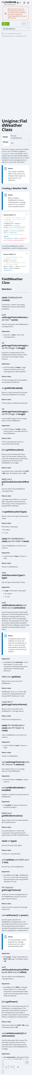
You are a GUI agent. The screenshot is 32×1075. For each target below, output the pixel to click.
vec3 (21, 499)
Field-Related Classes (8, 36)
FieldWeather (6, 854)
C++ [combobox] (24, 24)
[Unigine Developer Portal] (9, 3)
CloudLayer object (8, 154)
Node (25, 735)
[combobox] (18, 2)
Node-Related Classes (14, 33)
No (14, 1067)
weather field (6, 151)
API (6, 33)
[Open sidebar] (6, 24)
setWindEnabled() (21, 649)
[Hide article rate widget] (18, 1067)
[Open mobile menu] (28, 3)
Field (12, 143)
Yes (9, 1067)
